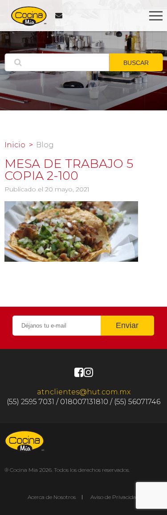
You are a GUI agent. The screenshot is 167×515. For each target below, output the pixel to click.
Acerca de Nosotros (52, 497)
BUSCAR (136, 62)
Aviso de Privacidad (115, 497)
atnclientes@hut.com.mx (83, 392)
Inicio (14, 145)
